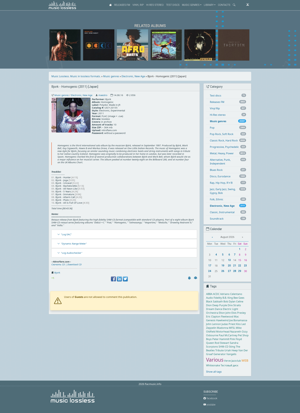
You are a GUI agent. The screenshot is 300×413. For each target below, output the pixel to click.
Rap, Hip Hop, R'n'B (221, 182)
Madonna (222, 328)
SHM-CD (223, 346)
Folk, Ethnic (216, 199)
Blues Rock (216, 170)
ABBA (209, 294)
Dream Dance (214, 309)
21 (234, 265)
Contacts (224, 4)
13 (229, 260)
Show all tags (214, 371)
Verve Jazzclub (232, 360)
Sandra (234, 343)
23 (245, 265)
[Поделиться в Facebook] (113, 278)
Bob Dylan (229, 301)
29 (239, 271)
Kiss (238, 324)
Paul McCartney (228, 335)
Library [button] (209, 4)
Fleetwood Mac (230, 316)
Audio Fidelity (214, 297)
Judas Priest (228, 324)
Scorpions (212, 346)
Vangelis (231, 354)
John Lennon (213, 324)
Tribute (219, 350)
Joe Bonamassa (238, 320)
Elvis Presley (238, 312)
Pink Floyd (236, 339)
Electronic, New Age (133, 76)
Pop (212, 127)
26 (222, 271)
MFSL (232, 328)
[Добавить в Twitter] (125, 278)
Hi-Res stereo (155, 4)
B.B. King (227, 297)
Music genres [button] (191, 4)
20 (229, 265)
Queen (210, 343)
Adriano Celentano (231, 294)
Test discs (173, 4)
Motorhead (223, 331)
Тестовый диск (229, 365)
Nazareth (235, 331)
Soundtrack (217, 218)
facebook (211, 398)
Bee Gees (238, 297)
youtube (210, 404)
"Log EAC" (66, 234)
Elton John (225, 312)
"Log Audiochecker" (71, 252)
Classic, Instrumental (222, 212)
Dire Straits (234, 305)
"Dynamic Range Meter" (74, 243)
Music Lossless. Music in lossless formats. (76, 76)
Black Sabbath (214, 301)
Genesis (210, 320)
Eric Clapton (213, 316)
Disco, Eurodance (220, 176)
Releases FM (122, 4)
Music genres (111, 76)
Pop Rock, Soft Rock (221, 134)
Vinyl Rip (138, 4)
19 (222, 265)
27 (229, 271)
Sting (232, 346)
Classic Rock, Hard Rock (224, 140)
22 (239, 265)
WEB (245, 360)
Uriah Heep (231, 350)
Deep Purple (219, 305)
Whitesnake (213, 365)
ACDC (216, 294)
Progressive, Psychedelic (224, 147)
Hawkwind (222, 320)
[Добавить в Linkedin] (119, 278)
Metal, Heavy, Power (222, 153)
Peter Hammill (220, 339)
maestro (102, 95)
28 (234, 271)
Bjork (57, 272)
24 (209, 271)
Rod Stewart (222, 343)
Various (214, 359)
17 (209, 265)
